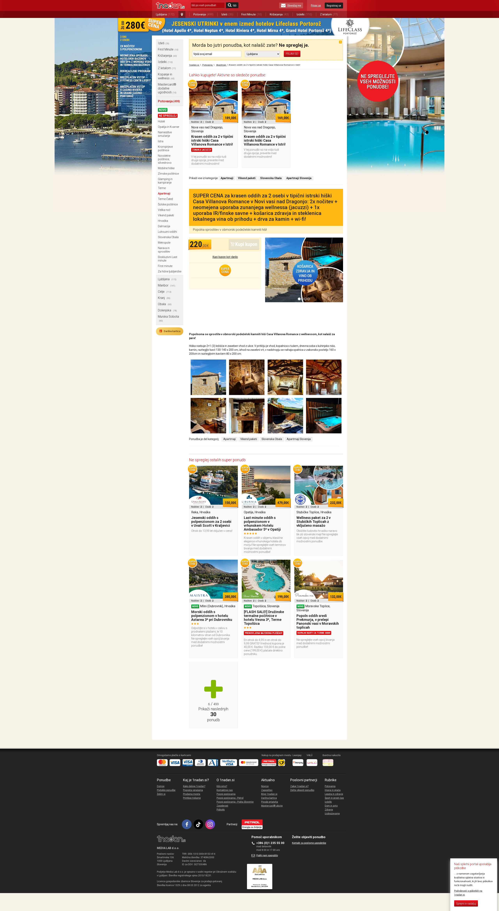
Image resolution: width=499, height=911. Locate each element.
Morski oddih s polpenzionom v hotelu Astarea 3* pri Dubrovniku (211, 616)
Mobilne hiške (166, 168)
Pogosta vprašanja (193, 790)
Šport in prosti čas (334, 798)
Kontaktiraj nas (225, 790)
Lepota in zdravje (334, 794)
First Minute (251, 14)
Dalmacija (164, 226)
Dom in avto (331, 805)
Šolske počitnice (168, 204)
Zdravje (329, 809)
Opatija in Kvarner (168, 126)
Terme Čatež (165, 199)
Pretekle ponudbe (166, 790)
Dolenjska (167, 310)
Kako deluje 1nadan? (194, 786)
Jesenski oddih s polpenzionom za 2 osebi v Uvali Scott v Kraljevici (211, 522)
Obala (165, 304)
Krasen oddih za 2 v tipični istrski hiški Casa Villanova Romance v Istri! (212, 140)
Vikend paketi (166, 215)
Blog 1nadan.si (269, 794)
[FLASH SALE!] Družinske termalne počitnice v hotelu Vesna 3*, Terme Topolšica (264, 618)
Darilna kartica (169, 331)
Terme (162, 188)
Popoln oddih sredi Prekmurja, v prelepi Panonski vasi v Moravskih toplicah (317, 621)
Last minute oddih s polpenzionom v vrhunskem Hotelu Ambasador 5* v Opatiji (262, 523)
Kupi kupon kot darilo (225, 257)
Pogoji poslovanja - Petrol (230, 798)
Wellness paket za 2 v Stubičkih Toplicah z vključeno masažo (313, 522)
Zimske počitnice (168, 173)
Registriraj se (334, 5)
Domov (161, 786)
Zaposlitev (267, 790)
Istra (160, 141)
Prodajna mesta (191, 794)
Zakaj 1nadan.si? (299, 786)
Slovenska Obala (168, 237)
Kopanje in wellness (166, 76)
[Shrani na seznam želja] (233, 85)
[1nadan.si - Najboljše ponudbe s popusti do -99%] (170, 5)
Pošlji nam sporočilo (267, 855)
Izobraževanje (332, 813)
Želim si (161, 794)
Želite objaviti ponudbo (302, 790)
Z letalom (329, 14)
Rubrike (330, 780)
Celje (164, 291)
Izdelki (304, 14)
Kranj (164, 298)
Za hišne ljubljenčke (169, 271)
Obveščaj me (294, 5)
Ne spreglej (168, 115)
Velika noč (164, 209)
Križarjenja (279, 14)
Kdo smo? (222, 786)
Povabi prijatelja (269, 802)
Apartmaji (164, 193)
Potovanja (203, 14)
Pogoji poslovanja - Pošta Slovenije (235, 802)
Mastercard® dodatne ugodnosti (167, 88)
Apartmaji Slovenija (299, 439)
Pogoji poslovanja (226, 794)
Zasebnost (222, 805)
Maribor (166, 285)
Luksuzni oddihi (167, 231)
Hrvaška (163, 220)
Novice (265, 786)
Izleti (227, 14)
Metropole (164, 242)
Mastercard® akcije (272, 805)
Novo (162, 109)
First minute (165, 266)
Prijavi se (316, 5)
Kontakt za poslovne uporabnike (309, 843)
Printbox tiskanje (192, 798)
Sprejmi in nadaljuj (466, 903)
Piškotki (221, 809)
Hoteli (161, 121)
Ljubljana (165, 14)
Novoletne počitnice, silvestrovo (165, 159)
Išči (234, 5)
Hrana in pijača (333, 790)
